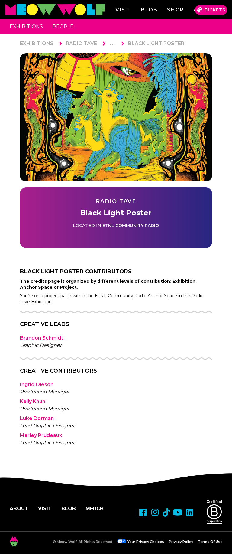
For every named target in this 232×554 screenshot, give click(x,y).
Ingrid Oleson (36, 384)
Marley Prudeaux (41, 435)
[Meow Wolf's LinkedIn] (190, 512)
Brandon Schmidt (41, 338)
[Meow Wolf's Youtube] (177, 512)
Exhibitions (26, 26)
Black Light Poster (156, 43)
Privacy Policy (181, 541)
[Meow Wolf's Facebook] (143, 512)
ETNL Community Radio (130, 225)
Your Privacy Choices (145, 541)
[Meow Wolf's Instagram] (155, 512)
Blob (149, 10)
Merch (94, 508)
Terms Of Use (210, 541)
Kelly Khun (32, 401)
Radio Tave (81, 43)
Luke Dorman (37, 418)
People (63, 26)
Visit (123, 10)
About (19, 508)
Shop (175, 10)
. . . (113, 43)
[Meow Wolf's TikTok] (166, 512)
